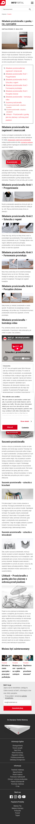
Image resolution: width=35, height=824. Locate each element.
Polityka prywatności (17, 757)
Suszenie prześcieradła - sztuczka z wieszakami (15, 111)
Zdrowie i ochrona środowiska (17, 779)
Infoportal (4, 14)
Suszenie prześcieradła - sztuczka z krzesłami (15, 106)
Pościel (17, 813)
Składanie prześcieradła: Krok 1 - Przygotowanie (16, 75)
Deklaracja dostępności (17, 760)
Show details (25, 421)
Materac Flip (17, 806)
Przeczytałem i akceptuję (16, 697)
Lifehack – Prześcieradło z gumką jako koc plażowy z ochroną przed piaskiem (16, 117)
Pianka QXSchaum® (17, 782)
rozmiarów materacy (27, 142)
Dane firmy (17, 750)
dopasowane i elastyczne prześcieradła (19, 140)
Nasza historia (17, 772)
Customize (25, 427)
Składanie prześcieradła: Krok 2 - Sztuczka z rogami (16, 80)
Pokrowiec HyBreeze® (17, 777)
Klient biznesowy (17, 753)
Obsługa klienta (18, 746)
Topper (17, 815)
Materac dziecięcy (17, 808)
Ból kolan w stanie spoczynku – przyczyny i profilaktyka (6, 671)
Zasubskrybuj (17, 708)
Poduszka (17, 811)
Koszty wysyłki (17, 748)
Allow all (10, 427)
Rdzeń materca (17, 774)
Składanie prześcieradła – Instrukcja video (17, 98)
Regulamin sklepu (17, 755)
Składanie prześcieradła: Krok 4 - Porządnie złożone (16, 92)
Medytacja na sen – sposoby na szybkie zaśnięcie (17, 669)
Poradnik (9, 14)
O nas (17, 786)
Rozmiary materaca (17, 784)
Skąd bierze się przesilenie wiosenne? (27, 669)
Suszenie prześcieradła (13, 102)
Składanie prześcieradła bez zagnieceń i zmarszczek (14, 69)
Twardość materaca (17, 770)
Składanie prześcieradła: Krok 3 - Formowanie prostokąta (16, 86)
